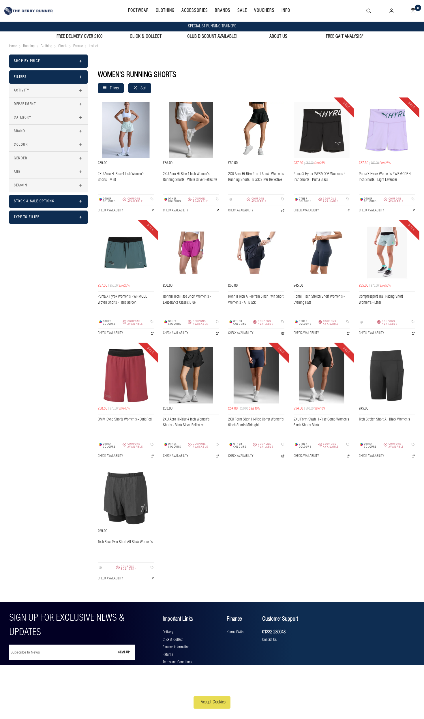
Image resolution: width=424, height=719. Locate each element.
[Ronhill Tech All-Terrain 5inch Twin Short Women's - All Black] (256, 253)
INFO (286, 11)
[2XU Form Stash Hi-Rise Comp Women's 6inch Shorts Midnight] (256, 375)
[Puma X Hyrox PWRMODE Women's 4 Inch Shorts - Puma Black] (322, 130)
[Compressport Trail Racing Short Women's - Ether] (387, 253)
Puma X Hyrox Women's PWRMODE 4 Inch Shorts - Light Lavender (385, 177)
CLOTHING (165, 11)
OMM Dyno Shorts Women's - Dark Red (125, 419)
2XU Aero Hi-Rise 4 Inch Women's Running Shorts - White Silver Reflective (190, 177)
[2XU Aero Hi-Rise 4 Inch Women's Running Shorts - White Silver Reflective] (191, 130)
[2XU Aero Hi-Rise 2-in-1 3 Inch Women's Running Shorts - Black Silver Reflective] (256, 130)
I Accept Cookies (212, 702)
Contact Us (269, 639)
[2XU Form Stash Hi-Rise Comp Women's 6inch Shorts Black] (322, 375)
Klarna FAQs (235, 632)
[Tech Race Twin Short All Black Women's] (126, 498)
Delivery (168, 632)
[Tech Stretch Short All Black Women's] (387, 375)
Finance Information (176, 647)
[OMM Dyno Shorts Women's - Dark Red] (126, 375)
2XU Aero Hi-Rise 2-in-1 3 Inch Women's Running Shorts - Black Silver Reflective (256, 177)
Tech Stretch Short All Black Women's (384, 419)
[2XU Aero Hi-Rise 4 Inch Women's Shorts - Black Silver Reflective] (191, 375)
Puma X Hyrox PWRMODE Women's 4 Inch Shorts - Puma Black (320, 177)
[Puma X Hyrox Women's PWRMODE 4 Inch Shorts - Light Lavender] (387, 130)
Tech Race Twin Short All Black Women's (125, 542)
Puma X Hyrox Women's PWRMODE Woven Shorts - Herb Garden (122, 300)
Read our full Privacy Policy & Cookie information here (212, 688)
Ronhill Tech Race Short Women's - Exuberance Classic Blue (187, 300)
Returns (168, 654)
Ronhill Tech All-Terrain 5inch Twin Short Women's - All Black (256, 300)
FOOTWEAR (138, 11)
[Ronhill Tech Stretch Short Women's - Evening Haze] (322, 253)
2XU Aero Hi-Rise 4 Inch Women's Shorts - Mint (121, 177)
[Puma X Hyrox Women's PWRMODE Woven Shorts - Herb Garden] (126, 253)
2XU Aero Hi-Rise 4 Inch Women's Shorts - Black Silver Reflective (186, 422)
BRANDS (222, 11)
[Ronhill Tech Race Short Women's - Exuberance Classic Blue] (191, 253)
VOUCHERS (264, 11)
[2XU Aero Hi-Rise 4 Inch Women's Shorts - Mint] (126, 130)
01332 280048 (274, 632)
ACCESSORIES (194, 11)
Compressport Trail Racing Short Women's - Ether (381, 300)
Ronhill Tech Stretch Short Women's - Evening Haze (319, 300)
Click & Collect (173, 639)
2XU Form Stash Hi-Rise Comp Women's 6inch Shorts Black (321, 422)
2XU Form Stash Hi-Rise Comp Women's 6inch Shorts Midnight (256, 422)
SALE (242, 11)
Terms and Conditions (177, 662)
